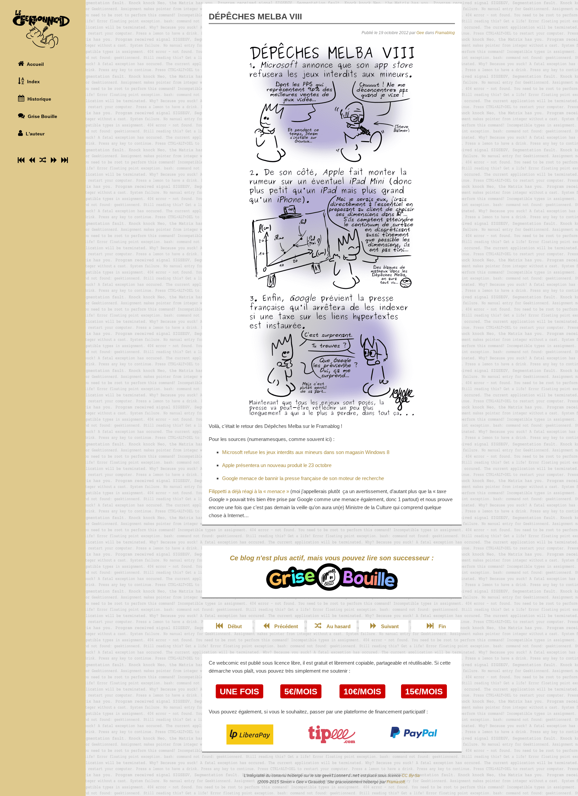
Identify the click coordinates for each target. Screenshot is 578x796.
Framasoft (396, 782)
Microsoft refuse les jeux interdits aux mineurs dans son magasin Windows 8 (305, 452)
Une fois (239, 691)
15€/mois (424, 691)
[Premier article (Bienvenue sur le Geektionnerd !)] (21, 160)
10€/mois (362, 691)
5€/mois (300, 691)
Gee (420, 32)
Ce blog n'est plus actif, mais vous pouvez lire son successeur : (332, 558)
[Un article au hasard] (43, 160)
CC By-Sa (411, 775)
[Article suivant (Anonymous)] (53, 160)
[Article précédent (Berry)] (31, 160)
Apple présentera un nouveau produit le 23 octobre (276, 465)
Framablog (445, 32)
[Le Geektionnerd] (43, 29)
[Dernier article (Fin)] (65, 160)
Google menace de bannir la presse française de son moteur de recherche (303, 478)
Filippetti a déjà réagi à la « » (249, 491)
